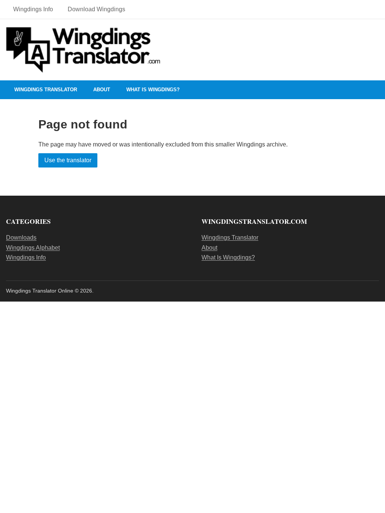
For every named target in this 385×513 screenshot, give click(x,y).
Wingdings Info (33, 9)
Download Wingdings (96, 9)
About (101, 89)
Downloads (21, 237)
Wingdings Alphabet (33, 247)
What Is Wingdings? (153, 89)
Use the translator (67, 160)
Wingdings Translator (45, 89)
